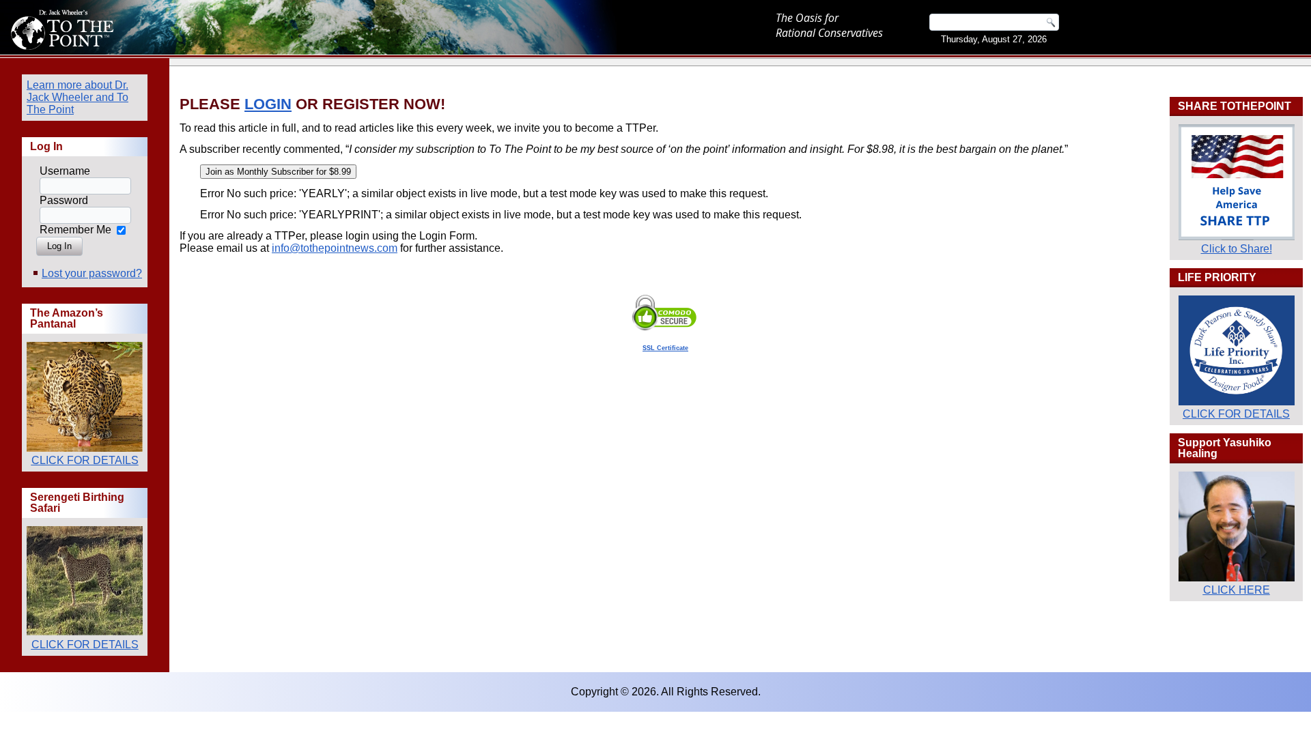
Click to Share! (1236, 249)
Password (64, 200)
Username (65, 171)
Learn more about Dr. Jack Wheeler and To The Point (77, 97)
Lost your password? (92, 273)
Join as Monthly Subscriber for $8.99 (278, 172)
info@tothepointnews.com (334, 248)
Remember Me (75, 229)
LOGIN (268, 104)
